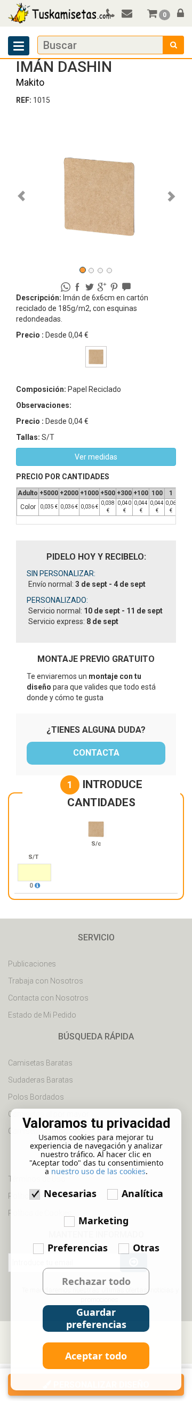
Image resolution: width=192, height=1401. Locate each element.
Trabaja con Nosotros (45, 981)
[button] (28, 191)
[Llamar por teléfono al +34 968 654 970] (108, 14)
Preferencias (77, 1247)
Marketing (103, 1220)
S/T (33, 857)
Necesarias (70, 1193)
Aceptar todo (96, 1355)
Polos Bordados (36, 1097)
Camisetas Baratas (40, 1063)
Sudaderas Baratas (40, 1080)
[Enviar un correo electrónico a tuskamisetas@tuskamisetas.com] (131, 14)
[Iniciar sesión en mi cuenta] (178, 14)
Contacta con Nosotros (48, 998)
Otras (146, 1247)
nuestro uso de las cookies (98, 1171)
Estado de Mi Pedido (42, 1015)
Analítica (142, 1193)
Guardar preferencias (96, 1318)
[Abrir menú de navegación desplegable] (18, 45)
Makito (30, 82)
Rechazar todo (96, 1281)
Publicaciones (32, 964)
